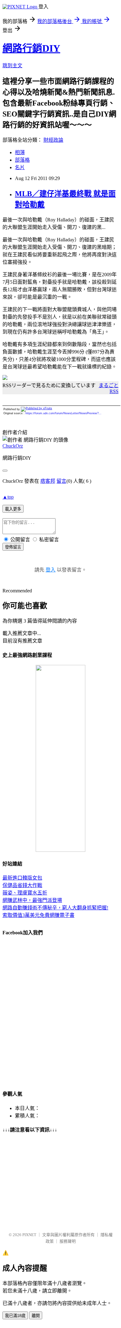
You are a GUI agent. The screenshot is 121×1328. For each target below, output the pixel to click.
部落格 (22, 160)
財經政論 (53, 140)
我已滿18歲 (15, 1315)
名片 (20, 167)
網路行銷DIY (31, 48)
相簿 (20, 152)
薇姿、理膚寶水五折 (24, 892)
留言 (61, 481)
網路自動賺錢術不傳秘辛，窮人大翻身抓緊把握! (55, 907)
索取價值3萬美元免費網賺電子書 (38, 915)
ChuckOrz (12, 445)
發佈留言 (13, 547)
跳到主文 (12, 65)
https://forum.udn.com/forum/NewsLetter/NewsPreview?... (63, 413)
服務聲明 (68, 1241)
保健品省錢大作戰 (22, 885)
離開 (36, 1315)
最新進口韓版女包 (22, 877)
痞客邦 (47, 481)
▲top (8, 497)
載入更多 (13, 509)
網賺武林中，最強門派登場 (32, 900)
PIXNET (29, 1234)
